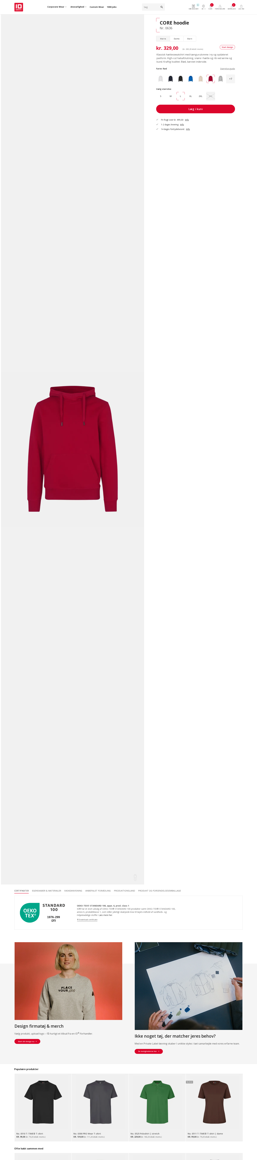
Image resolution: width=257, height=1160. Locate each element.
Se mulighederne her (147, 1051)
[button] (231, 79)
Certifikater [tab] (21, 890)
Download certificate (87, 919)
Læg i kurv (195, 109)
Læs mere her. (106, 915)
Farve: (195, 68)
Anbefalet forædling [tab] (98, 890)
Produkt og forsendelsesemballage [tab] (159, 890)
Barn (189, 38)
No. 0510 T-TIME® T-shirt (29, 1133)
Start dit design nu (26, 1041)
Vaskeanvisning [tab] (73, 890)
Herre (163, 38)
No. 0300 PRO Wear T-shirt (87, 1133)
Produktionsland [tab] (124, 890)
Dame (177, 38)
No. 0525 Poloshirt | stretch (145, 1133)
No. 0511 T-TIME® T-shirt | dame (205, 1133)
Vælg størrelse (163, 89)
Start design (227, 47)
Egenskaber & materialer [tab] (46, 890)
